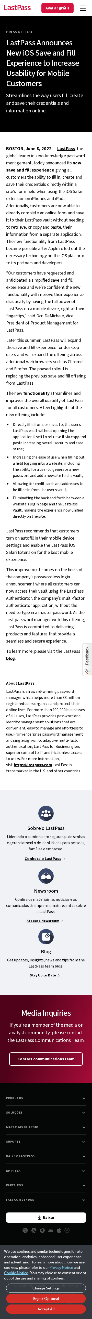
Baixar (48, 1217)
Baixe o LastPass (20, 1156)
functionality (36, 393)
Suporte (13, 1142)
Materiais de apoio (22, 1127)
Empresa (13, 1171)
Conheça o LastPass (43, 858)
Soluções (14, 1113)
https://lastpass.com (33, 765)
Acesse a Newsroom (43, 920)
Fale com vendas (20, 1200)
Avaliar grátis (57, 8)
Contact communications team (46, 1059)
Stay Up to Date (43, 975)
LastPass (66, 149)
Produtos (14, 1098)
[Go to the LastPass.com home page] (17, 8)
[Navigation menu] (83, 8)
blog (10, 658)
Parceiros (14, 1185)
